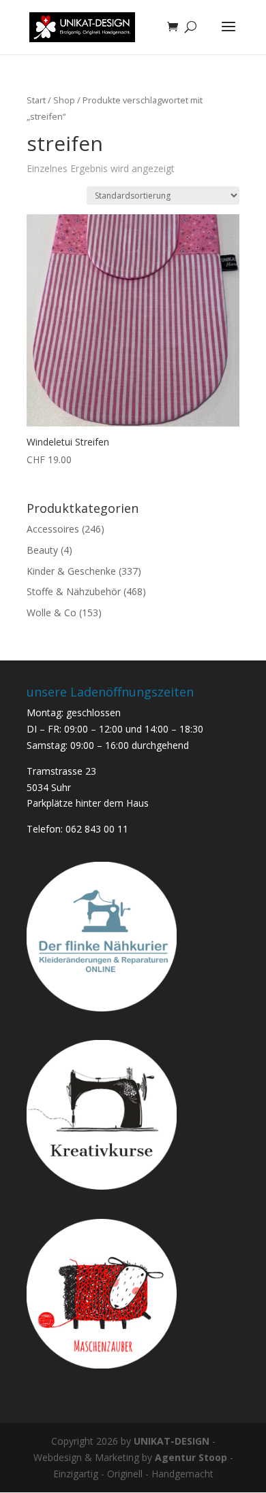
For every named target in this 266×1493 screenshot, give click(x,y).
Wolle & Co (51, 612)
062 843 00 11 (96, 828)
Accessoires (53, 528)
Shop (64, 100)
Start (36, 100)
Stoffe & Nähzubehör (74, 591)
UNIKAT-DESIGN (171, 1441)
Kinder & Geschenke (71, 571)
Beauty (42, 549)
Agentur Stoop (191, 1457)
